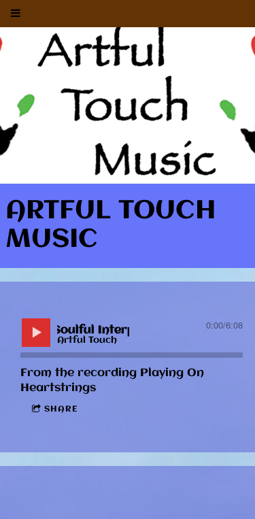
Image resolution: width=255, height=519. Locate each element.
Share (61, 409)
